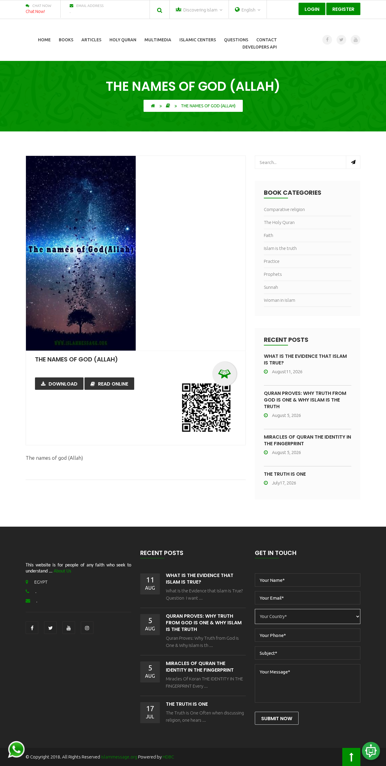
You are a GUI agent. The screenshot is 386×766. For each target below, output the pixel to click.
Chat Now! (35, 11)
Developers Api (259, 47)
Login (312, 9)
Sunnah (271, 287)
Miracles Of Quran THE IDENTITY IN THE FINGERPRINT (307, 440)
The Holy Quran (279, 222)
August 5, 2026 (286, 415)
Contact (266, 39)
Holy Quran (122, 39)
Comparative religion (284, 209)
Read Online (113, 383)
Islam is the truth (280, 248)
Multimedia (157, 39)
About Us (62, 571)
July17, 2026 (284, 482)
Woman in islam (279, 300)
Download (63, 383)
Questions (236, 39)
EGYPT (41, 582)
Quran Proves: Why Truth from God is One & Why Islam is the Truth (305, 400)
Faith (268, 235)
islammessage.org (119, 756)
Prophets (273, 274)
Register (343, 9)
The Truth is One (285, 474)
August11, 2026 (287, 371)
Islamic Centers (197, 39)
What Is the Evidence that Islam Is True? (305, 359)
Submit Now (276, 718)
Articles (91, 39)
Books (66, 39)
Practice (272, 261)
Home (44, 39)
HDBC (168, 756)
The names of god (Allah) (76, 359)
